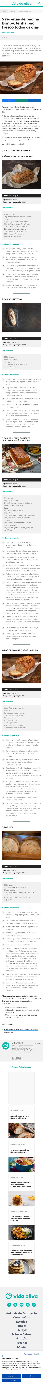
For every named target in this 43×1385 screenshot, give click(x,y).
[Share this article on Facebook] (8, 100)
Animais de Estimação (21, 1313)
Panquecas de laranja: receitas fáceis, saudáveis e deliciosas (20, 1185)
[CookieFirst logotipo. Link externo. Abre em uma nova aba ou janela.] (2, 1356)
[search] (39, 3)
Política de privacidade (32, 1354)
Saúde (21, 1347)
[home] (21, 3)
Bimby (6, 116)
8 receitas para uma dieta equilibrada (19, 1117)
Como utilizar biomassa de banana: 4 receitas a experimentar (21, 1253)
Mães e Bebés (21, 1334)
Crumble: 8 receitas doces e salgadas (19, 1151)
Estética (21, 1321)
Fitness (21, 1326)
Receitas (12, 11)
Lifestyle (21, 1330)
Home (4, 11)
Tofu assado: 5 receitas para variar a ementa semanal (21, 1219)
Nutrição (21, 1338)
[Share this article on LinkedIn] (34, 100)
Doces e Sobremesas (17, 1144)
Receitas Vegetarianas (18, 1212)
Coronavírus (21, 1317)
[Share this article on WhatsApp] (21, 100)
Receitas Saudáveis (25, 11)
